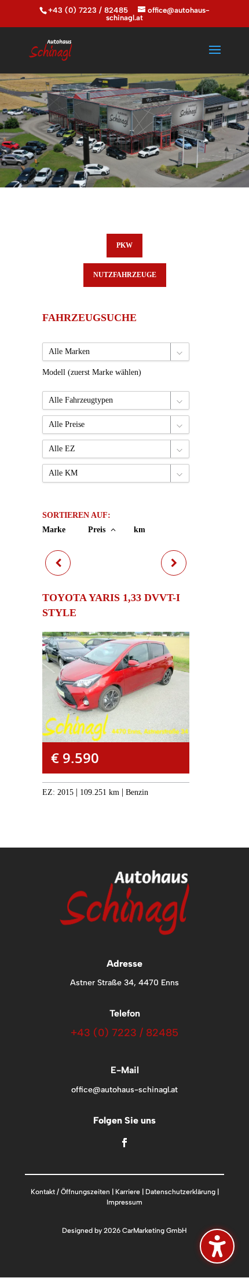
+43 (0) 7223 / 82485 (88, 10)
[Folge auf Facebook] (124, 1142)
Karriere (127, 1192)
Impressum (124, 1202)
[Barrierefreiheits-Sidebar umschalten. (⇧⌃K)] (217, 1246)
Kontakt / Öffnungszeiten (70, 1192)
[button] (215, 57)
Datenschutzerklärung (180, 1192)
